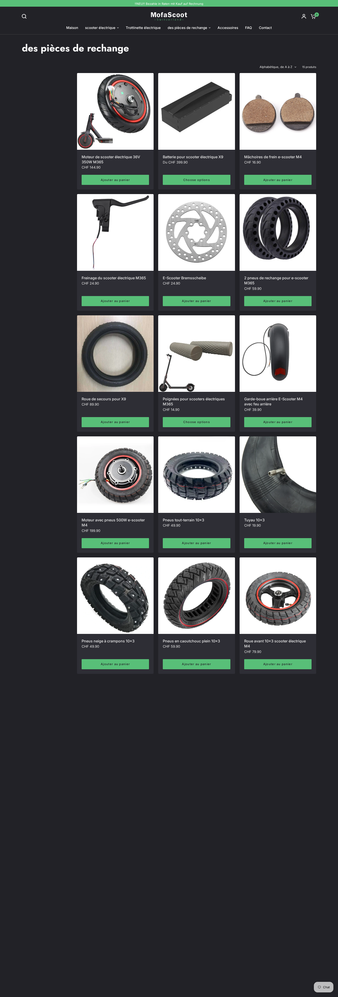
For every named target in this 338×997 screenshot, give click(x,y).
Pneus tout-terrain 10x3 (183, 520)
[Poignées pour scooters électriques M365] (196, 353)
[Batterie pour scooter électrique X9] (196, 111)
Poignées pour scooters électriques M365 (194, 401)
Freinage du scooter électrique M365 (114, 278)
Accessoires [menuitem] (228, 27)
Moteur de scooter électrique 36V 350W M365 (111, 159)
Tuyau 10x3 (254, 520)
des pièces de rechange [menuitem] (187, 27)
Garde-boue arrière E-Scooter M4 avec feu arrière (273, 401)
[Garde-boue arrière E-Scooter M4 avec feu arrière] (278, 353)
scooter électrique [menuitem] (100, 27)
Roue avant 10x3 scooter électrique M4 (275, 643)
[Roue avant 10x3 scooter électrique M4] (278, 595)
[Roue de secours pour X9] (115, 353)
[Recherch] (25, 16)
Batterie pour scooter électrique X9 (193, 157)
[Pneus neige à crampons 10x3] (115, 595)
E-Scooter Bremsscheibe (184, 278)
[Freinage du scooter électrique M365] (115, 232)
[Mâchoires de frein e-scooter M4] (278, 111)
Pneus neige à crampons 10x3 (108, 641)
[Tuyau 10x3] (278, 474)
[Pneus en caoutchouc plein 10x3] (196, 595)
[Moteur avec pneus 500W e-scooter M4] (115, 474)
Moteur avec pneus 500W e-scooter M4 (113, 522)
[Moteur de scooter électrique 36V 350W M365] (115, 111)
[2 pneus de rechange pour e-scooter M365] (278, 232)
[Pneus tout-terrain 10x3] (196, 474)
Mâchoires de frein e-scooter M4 (273, 157)
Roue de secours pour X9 (104, 399)
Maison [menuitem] (72, 27)
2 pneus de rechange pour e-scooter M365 (276, 280)
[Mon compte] (303, 16)
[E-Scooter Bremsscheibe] (196, 232)
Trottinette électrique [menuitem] (143, 27)
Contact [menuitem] (265, 27)
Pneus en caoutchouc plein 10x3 (191, 641)
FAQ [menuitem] (248, 27)
